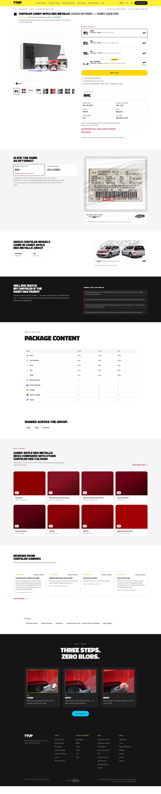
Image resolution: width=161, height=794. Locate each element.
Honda (78, 750)
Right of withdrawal (125, 747)
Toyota (78, 747)
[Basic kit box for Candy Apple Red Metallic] (16, 91)
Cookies (121, 761)
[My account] (127, 3)
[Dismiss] (35, 786)
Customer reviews (93, 3)
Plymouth (46, 428)
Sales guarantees (103, 764)
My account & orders (104, 740)
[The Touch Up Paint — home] (17, 3)
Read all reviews (19, 598)
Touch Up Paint (41, 3)
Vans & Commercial (60, 754)
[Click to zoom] (44, 56)
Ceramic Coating (54, 3)
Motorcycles (58, 747)
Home (15, 9)
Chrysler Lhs (59, 623)
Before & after (102, 761)
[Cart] (132, 3)
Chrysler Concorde (46, 623)
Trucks (57, 757)
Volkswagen (79, 740)
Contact (100, 768)
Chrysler (31, 9)
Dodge (28, 428)
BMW (77, 743)
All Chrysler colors (139, 465)
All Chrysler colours (32, 623)
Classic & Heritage (60, 750)
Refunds (121, 754)
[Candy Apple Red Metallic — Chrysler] (24, 91)
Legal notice (122, 740)
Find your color (141, 3)
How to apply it (86, 132)
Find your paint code (68, 3)
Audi (77, 757)
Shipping (121, 750)
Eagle (36, 428)
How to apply (81, 3)
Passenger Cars (59, 743)
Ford (77, 754)
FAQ (103, 3)
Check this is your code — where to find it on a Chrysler (98, 129)
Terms (121, 743)
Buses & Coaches (60, 761)
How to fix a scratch (103, 750)
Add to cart (114, 73)
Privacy (121, 757)
